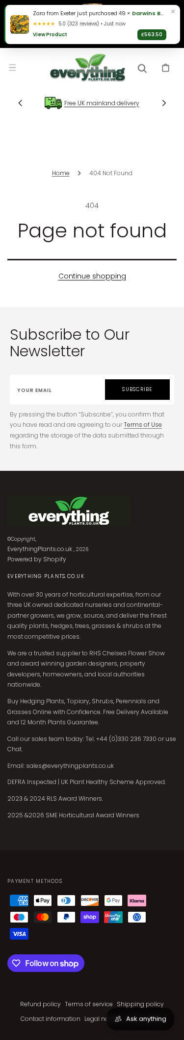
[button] (12, 67)
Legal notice (101, 1019)
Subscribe (137, 389)
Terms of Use (143, 424)
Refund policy (40, 1004)
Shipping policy (140, 1004)
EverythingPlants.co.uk (39, 549)
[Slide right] (164, 103)
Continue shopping (92, 276)
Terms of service (89, 1004)
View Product (50, 34)
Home (61, 173)
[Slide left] (20, 103)
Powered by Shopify (36, 559)
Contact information (50, 1019)
